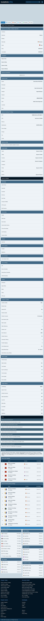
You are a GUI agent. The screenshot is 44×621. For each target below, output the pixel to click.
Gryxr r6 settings (4, 595)
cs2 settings (10, 490)
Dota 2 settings (5, 543)
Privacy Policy (24, 613)
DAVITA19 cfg (27, 541)
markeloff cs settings (4, 584)
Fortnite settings (5, 536)
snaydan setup (5, 564)
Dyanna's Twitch (39, 151)
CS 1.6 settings (5, 553)
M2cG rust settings (11, 463)
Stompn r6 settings (4, 590)
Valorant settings (6, 538)
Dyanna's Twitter (39, 154)
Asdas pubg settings (25, 596)
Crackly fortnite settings (5, 587)
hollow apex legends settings (27, 582)
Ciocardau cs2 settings (12, 504)
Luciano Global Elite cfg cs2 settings (28, 590)
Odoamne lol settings (12, 508)
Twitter (23, 605)
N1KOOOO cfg (27, 538)
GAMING (7, 2)
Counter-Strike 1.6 (4, 607)
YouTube (23, 603)
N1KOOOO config (28, 565)
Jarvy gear (26, 559)
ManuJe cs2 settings (12, 488)
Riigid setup (5, 569)
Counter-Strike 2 (4, 610)
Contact (23, 611)
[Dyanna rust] (22, 75)
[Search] (39, 2)
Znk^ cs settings (25, 595)
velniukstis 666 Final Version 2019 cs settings (30, 592)
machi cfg (26, 543)
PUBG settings (5, 551)
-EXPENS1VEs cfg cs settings (27, 593)
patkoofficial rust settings (13, 471)
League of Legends (4, 602)
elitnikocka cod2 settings (5, 592)
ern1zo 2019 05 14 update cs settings (28, 584)
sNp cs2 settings (11, 519)
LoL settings (5, 541)
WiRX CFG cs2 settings (5, 593)
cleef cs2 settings (11, 496)
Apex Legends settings (7, 546)
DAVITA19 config (27, 570)
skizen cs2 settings (11, 500)
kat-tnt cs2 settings (11, 492)
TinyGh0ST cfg (27, 533)
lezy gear (26, 554)
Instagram (24, 607)
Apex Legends (3, 605)
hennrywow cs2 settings (12, 515)
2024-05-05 (40, 48)
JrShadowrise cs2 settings (13, 523)
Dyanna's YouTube (39, 157)
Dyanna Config (4, 65)
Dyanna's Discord (39, 174)
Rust (6, 25)
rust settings (10, 464)
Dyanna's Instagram (38, 161)
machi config (27, 575)
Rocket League (3, 616)
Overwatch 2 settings (6, 548)
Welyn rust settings (11, 467)
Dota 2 (2, 615)
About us (23, 610)
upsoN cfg (26, 536)
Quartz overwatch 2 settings (6, 582)
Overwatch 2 (3, 613)
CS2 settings (5, 533)
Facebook (23, 602)
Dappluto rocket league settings (27, 585)
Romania (9, 25)
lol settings (10, 509)
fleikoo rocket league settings (27, 587)
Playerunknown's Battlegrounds (6, 608)
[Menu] (42, 2)
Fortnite (2, 611)
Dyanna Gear (4, 58)
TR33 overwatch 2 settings (5, 585)
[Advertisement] (22, 12)
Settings (3, 25)
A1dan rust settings (4, 596)
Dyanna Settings (5, 68)
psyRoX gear (27, 549)
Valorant (2, 603)
